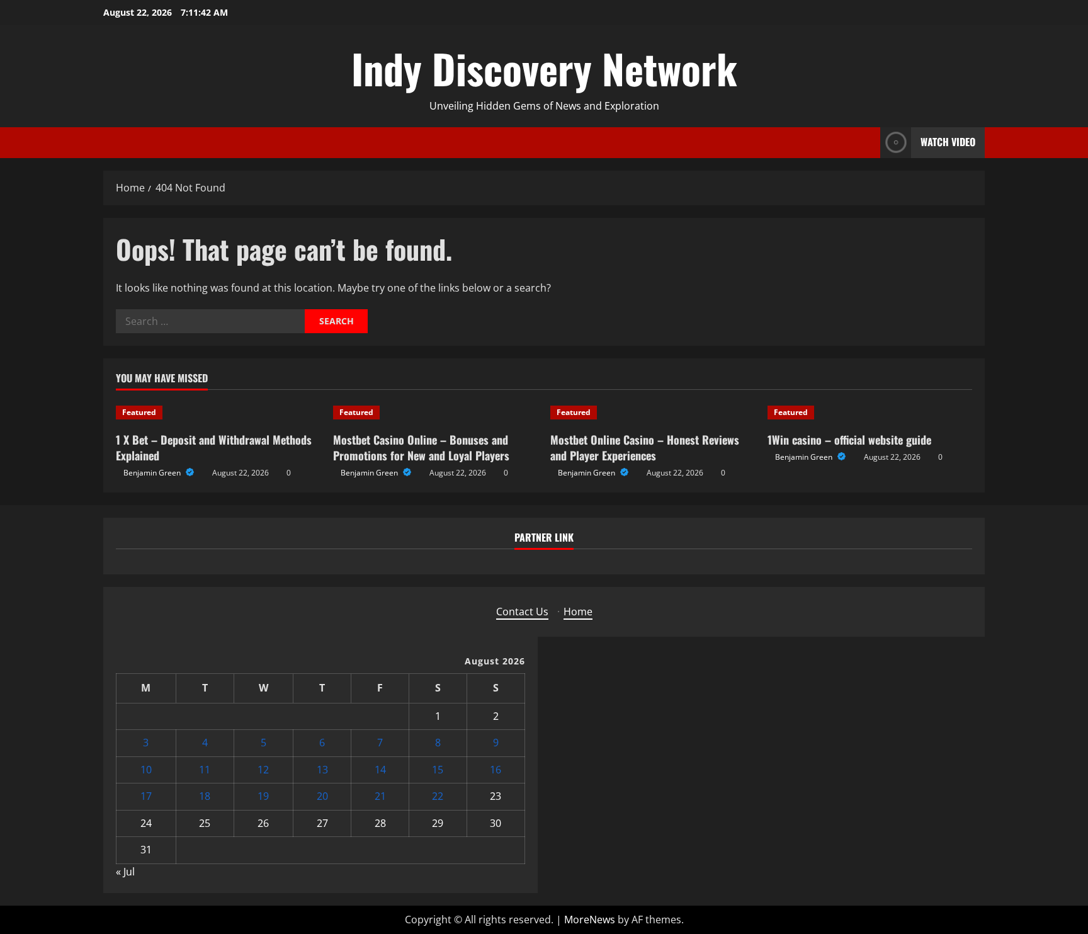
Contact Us (522, 611)
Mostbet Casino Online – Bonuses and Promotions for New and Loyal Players (421, 447)
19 (263, 796)
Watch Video (948, 141)
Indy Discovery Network (544, 68)
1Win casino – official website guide (849, 439)
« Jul (125, 872)
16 (495, 770)
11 (204, 770)
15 (437, 770)
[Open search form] (867, 142)
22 (437, 796)
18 (204, 796)
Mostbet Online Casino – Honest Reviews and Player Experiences (644, 447)
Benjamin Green (153, 472)
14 (380, 770)
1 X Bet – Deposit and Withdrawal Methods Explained (214, 447)
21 (380, 796)
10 (146, 770)
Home (578, 611)
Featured (139, 412)
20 (322, 796)
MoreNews (589, 919)
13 (322, 770)
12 (263, 770)
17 (146, 796)
